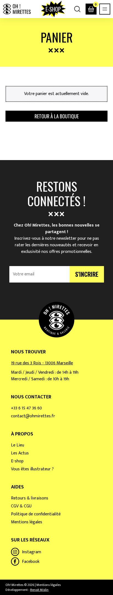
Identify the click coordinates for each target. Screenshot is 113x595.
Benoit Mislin (39, 590)
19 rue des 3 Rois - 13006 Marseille (42, 363)
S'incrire (86, 274)
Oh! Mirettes (17, 9)
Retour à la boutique (57, 116)
